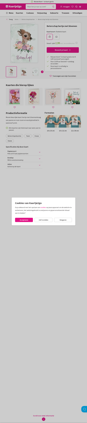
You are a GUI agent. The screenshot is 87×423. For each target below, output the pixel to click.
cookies (43, 207)
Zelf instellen (43, 220)
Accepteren (24, 220)
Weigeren (63, 220)
